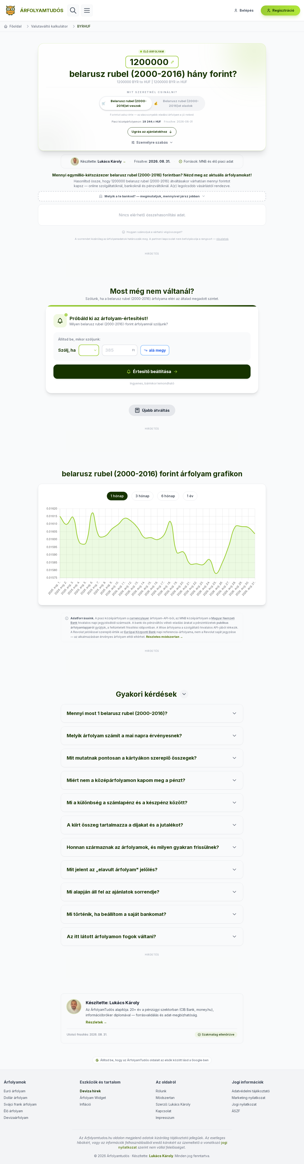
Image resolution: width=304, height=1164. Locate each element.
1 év (190, 496)
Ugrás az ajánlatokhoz (149, 131)
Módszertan (165, 1098)
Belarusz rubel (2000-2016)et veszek (124, 103)
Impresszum (165, 1118)
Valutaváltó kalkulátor (49, 26)
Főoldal (16, 26)
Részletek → (96, 1022)
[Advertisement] (152, 266)
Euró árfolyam (14, 1091)
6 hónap (168, 496)
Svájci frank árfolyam (20, 1104)
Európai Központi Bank (140, 632)
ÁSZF (236, 1111)
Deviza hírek (90, 1091)
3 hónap (142, 496)
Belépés (247, 10)
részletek (222, 239)
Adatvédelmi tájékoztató (251, 1091)
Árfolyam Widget (93, 1098)
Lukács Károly (110, 161)
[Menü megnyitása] (87, 10)
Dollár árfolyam (15, 1098)
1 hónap (117, 496)
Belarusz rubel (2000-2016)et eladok (176, 103)
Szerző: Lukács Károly (173, 1104)
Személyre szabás (152, 142)
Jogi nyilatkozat (244, 1104)
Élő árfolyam (13, 1111)
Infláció (85, 1104)
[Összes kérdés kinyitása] (184, 694)
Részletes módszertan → (164, 637)
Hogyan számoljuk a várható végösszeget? (154, 232)
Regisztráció (283, 10)
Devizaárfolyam (16, 1118)
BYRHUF (83, 26)
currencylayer (139, 618)
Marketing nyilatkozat (248, 1098)
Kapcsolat (163, 1111)
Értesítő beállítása (152, 371)
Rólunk (161, 1091)
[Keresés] (73, 10)
